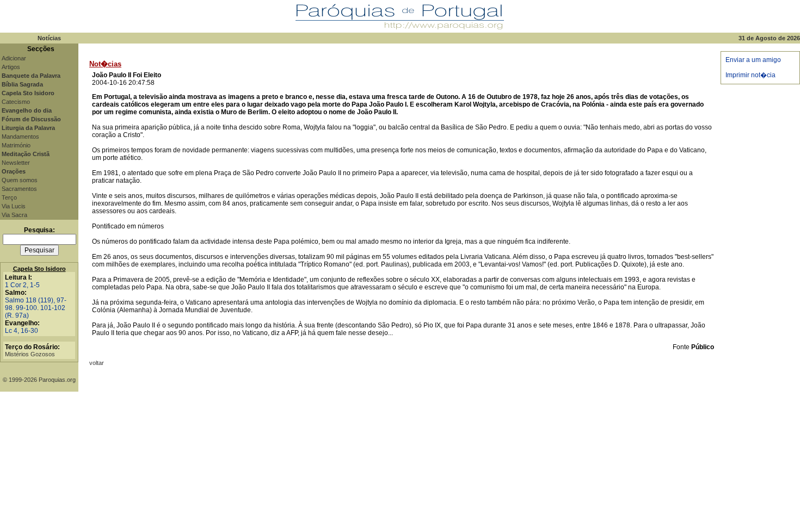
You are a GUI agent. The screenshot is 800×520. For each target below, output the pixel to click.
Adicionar (14, 58)
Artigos (11, 67)
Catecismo (16, 101)
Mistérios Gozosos (30, 354)
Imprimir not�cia (750, 75)
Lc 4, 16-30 (21, 331)
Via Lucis (14, 206)
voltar (96, 363)
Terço (9, 197)
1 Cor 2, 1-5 (22, 285)
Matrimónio (16, 145)
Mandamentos (20, 136)
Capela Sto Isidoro (39, 268)
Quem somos (20, 180)
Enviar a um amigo (753, 60)
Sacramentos (19, 188)
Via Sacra (14, 215)
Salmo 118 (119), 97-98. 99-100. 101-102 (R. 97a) (35, 307)
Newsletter (16, 162)
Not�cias (105, 64)
